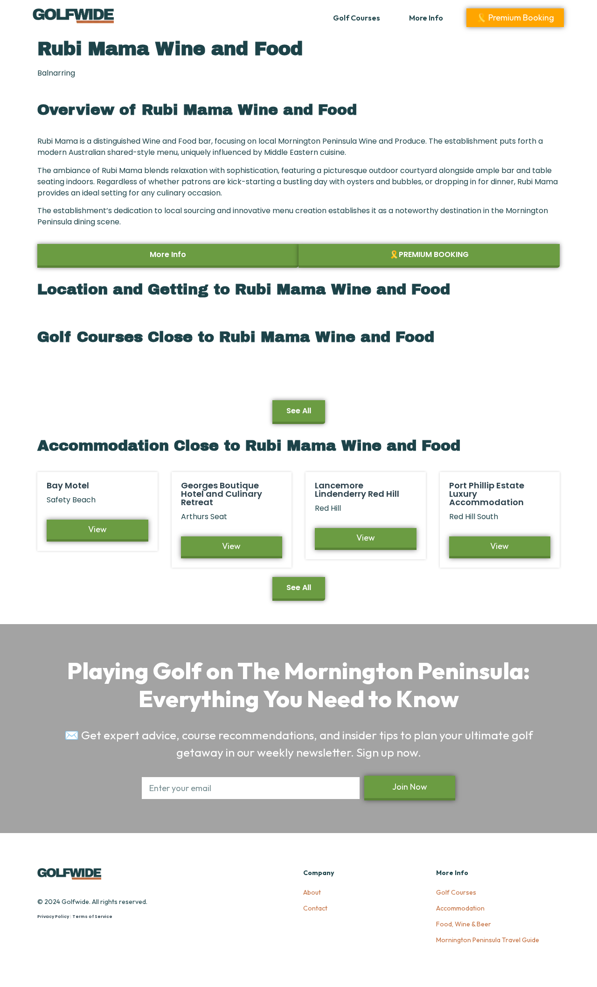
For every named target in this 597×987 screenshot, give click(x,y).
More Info (426, 17)
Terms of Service (92, 916)
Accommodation (460, 908)
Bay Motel (68, 485)
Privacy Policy (53, 916)
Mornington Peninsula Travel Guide (487, 940)
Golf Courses (356, 17)
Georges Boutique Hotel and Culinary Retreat (221, 494)
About (312, 892)
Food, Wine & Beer (463, 924)
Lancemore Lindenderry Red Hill (357, 490)
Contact (315, 908)
